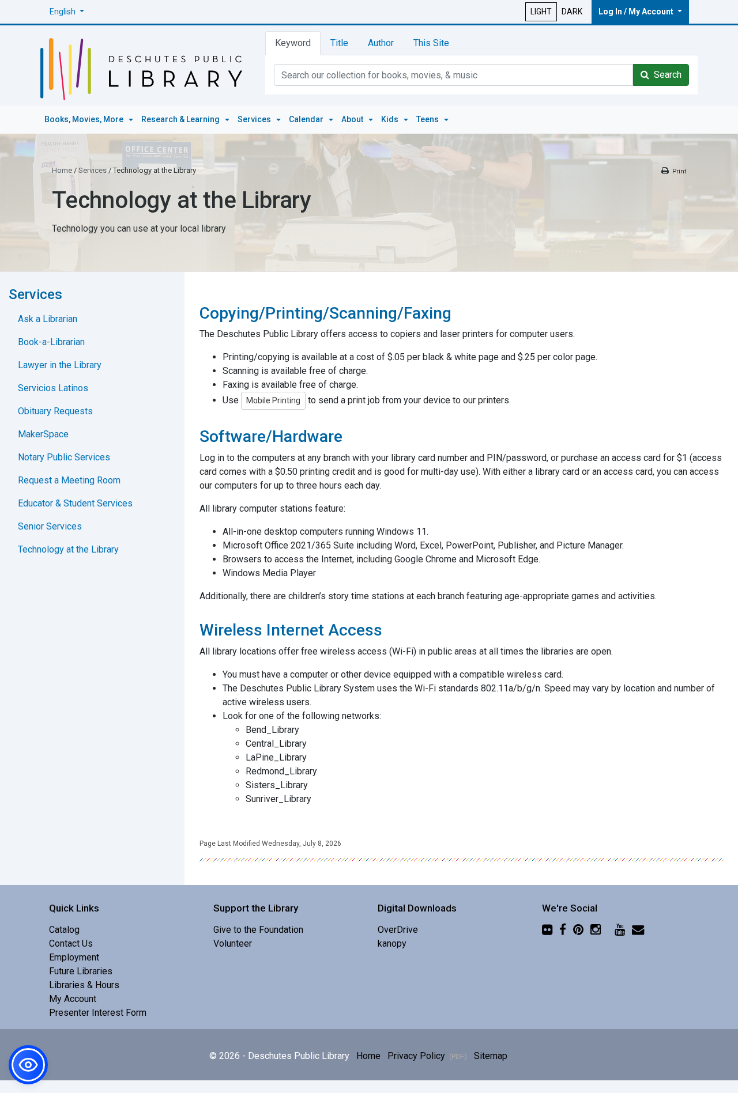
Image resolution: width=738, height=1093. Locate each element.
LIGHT (541, 11)
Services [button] (255, 119)
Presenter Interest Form (97, 1012)
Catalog (64, 929)
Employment (74, 957)
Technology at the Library (68, 549)
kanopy (392, 943)
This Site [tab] (431, 42)
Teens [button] (428, 119)
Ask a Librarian (47, 318)
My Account (72, 998)
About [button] (353, 119)
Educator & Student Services (75, 503)
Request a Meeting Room (69, 480)
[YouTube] (620, 929)
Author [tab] (381, 42)
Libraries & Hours (84, 984)
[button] (67, 12)
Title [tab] (339, 42)
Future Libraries (80, 971)
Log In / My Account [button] (636, 11)
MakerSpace (43, 434)
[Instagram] (595, 929)
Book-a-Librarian (51, 341)
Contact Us (71, 943)
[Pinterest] (578, 929)
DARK (572, 11)
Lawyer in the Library (59, 365)
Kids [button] (390, 119)
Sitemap (490, 1055)
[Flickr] (547, 929)
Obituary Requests (55, 411)
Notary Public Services (64, 457)
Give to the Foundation (258, 929)
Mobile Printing (273, 400)
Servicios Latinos (53, 388)
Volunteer (232, 943)
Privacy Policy (427, 1055)
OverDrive (398, 929)
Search (665, 74)
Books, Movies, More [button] (84, 119)
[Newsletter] (638, 929)
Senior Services (50, 526)
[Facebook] (562, 929)
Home (62, 170)
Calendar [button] (307, 119)
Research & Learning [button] (181, 119)
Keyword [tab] (293, 42)
